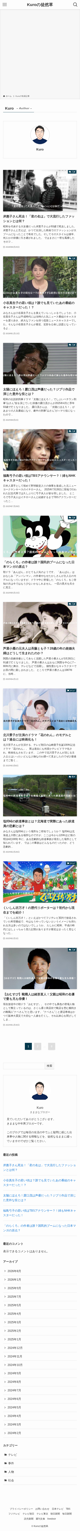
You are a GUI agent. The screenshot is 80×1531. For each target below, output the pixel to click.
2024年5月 (14, 1407)
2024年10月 (15, 1365)
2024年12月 (15, 1347)
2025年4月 (14, 1313)
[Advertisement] (40, 53)
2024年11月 (15, 1356)
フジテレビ (14, 1513)
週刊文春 (40, 1518)
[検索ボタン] (75, 4)
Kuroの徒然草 (40, 5)
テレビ (12, 1454)
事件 (11, 1463)
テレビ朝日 (28, 1513)
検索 (49, 1065)
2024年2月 (14, 1433)
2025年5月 (14, 1305)
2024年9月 (14, 1373)
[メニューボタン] (4, 4)
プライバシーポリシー (21, 1509)
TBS (68, 1509)
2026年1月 (14, 1279)
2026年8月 (14, 1271)
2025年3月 (14, 1322)
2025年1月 (14, 1339)
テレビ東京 (42, 1513)
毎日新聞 (67, 1513)
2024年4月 (14, 1416)
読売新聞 (28, 1518)
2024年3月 (14, 1424)
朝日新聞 (55, 1513)
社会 (11, 1480)
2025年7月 (14, 1296)
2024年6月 (14, 1398)
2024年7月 (14, 1390)
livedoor (51, 1518)
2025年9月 (14, 1288)
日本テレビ (57, 1509)
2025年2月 (14, 1330)
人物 (11, 1471)
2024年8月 (14, 1381)
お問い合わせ (42, 1509)
